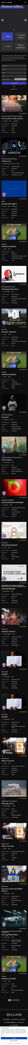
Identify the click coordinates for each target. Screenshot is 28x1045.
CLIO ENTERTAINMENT (10, 1022)
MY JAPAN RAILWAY (10, 545)
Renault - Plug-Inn (9, 332)
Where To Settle (8, 761)
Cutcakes (5, 417)
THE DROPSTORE (8, 589)
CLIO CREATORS (14, 1025)
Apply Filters (15, 83)
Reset (14, 86)
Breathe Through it (9, 204)
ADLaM (4, 674)
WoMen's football (9, 247)
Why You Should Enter (21, 46)
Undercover (6, 161)
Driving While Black (10, 935)
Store (8, 46)
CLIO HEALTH (20, 1022)
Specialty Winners (21, 36)
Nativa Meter (7, 460)
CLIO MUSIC (22, 1019)
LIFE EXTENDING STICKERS (12, 502)
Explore (8, 36)
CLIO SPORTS (14, 1019)
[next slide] (25, 20)
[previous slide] (2, 20)
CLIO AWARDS (6, 1019)
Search (25, 76)
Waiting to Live (8, 804)
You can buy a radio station (12, 119)
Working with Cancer (10, 289)
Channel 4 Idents (8, 632)
